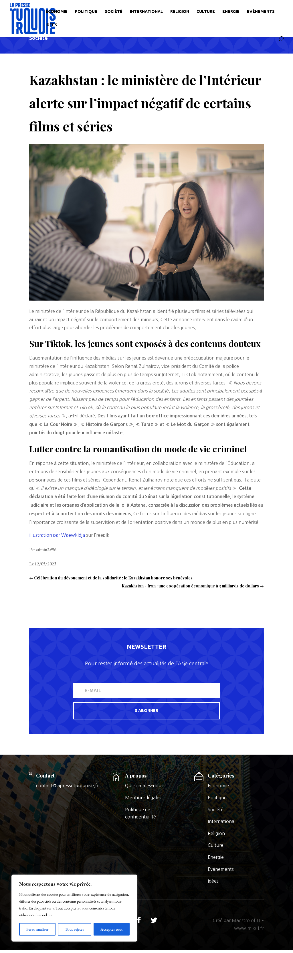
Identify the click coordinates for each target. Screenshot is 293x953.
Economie (56, 11)
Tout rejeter (74, 929)
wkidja (78, 535)
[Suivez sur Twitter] (154, 920)
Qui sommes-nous (144, 785)
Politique (86, 11)
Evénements (261, 11)
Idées (51, 25)
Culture (206, 11)
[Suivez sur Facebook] (139, 920)
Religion (179, 11)
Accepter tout (111, 929)
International (146, 11)
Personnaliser (37, 929)
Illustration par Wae (50, 535)
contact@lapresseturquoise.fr (67, 785)
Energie (230, 11)
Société (113, 11)
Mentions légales (143, 797)
